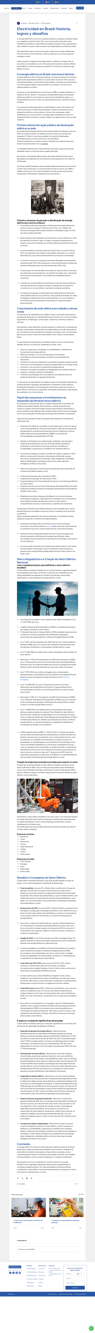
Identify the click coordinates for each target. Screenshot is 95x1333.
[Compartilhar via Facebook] (18, 1178)
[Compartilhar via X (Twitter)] (22, 1178)
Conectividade (32, 1279)
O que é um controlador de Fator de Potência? (28, 1221)
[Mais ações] (77, 23)
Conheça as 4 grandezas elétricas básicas (65, 1221)
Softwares (30, 1286)
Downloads (42, 1275)
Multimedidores (32, 1275)
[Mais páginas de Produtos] (25, 8)
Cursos (41, 1279)
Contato (41, 1268)
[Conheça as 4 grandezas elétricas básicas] (66, 1207)
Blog (40, 1286)
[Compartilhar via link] (31, 1178)
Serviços (41, 1272)
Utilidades (30, 1282)
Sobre (40, 1282)
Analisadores (31, 1268)
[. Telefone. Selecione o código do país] (79, 1274)
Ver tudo (81, 1194)
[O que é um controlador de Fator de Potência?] (28, 1207)
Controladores (32, 1272)
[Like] (10, 1273)
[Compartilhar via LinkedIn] (27, 1178)
